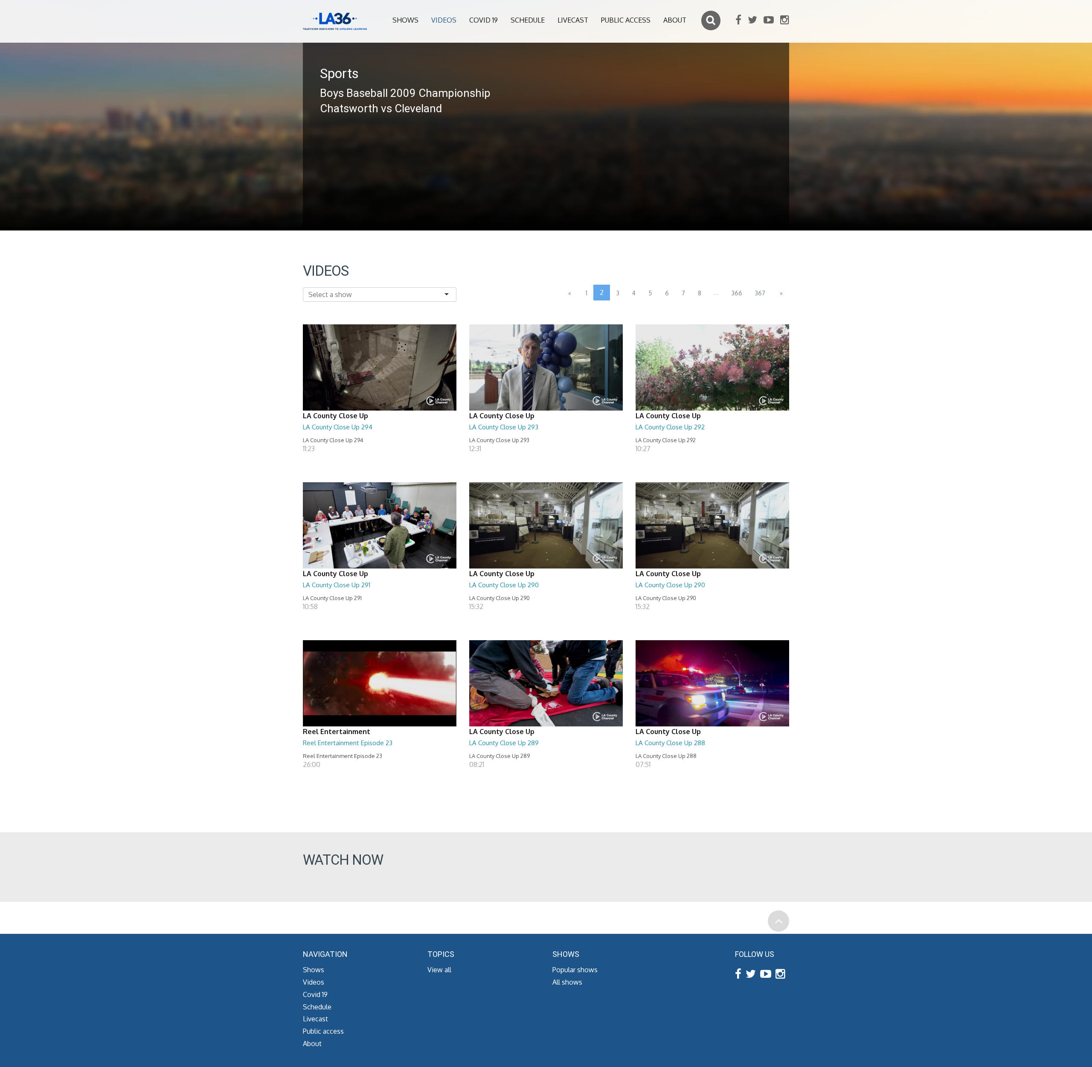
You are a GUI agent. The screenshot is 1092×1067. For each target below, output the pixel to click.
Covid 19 (483, 20)
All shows (567, 982)
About (674, 20)
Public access (626, 20)
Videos (443, 20)
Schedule (528, 20)
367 (760, 293)
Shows (405, 20)
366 (737, 293)
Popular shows (575, 969)
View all (439, 969)
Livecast (573, 20)
